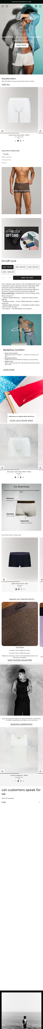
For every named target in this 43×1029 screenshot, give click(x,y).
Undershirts (6, 160)
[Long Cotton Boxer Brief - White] (19, 110)
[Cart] (40, 6)
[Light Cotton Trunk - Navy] (20, 559)
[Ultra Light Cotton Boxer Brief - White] (19, 447)
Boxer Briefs (7, 157)
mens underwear (8, 293)
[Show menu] (3, 6)
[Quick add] (2, 131)
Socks (4, 163)
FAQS (4, 802)
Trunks (6, 154)
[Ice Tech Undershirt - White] (19, 750)
